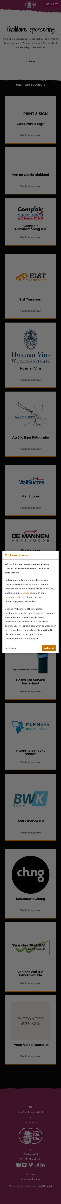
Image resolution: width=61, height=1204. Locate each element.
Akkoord (49, 648)
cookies (25, 593)
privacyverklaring (13, 597)
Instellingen (11, 648)
